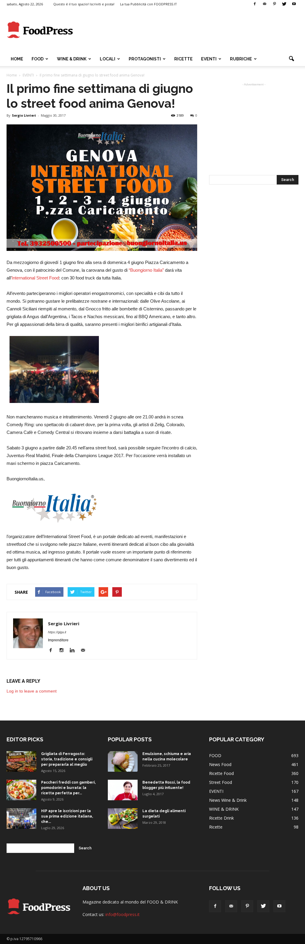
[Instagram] (64, 650)
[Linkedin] (74, 650)
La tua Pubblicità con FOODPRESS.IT (148, 4)
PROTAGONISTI (145, 59)
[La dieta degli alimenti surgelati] (123, 818)
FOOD (37, 59)
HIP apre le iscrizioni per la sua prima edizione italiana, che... (67, 816)
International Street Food (35, 277)
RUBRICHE (241, 59)
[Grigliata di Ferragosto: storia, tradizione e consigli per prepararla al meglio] (21, 761)
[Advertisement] (190, 30)
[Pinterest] (274, 4)
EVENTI (209, 59)
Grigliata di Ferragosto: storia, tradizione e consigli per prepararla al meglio (66, 759)
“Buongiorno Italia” (146, 270)
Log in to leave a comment (32, 691)
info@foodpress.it (122, 914)
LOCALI (107, 59)
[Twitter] (284, 4)
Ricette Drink (221, 818)
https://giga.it (57, 632)
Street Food (220, 782)
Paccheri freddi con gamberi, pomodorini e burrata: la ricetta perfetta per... (68, 787)
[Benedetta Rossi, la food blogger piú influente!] (123, 790)
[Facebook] (254, 4)
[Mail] (264, 4)
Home (17, 59)
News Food (220, 764)
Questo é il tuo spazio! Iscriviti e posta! (83, 4)
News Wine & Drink (228, 800)
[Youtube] (294, 4)
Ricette (215, 827)
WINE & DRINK (71, 59)
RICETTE (183, 59)
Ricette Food (221, 773)
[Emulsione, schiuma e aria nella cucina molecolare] (123, 761)
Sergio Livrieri (24, 115)
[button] (291, 59)
